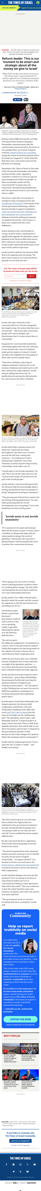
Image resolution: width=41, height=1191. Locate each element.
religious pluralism (8, 1125)
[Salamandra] (31, 1182)
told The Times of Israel (17, 712)
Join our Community (9, 8)
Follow (23, 92)
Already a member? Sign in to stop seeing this (20, 1024)
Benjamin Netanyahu (29, 1123)
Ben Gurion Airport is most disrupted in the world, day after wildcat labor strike (28, 1057)
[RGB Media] (16, 1183)
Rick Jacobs (32, 1122)
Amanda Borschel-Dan (11, 92)
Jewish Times (13, 1122)
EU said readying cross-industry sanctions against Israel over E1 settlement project (10, 1058)
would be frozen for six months (23, 152)
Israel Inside (23, 1122)
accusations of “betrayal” (12, 203)
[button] (37, 2)
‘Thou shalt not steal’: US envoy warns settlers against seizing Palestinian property (28, 1084)
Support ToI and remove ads (31, 8)
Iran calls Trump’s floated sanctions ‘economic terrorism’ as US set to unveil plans (11, 1084)
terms (29, 280)
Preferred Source (20, 89)
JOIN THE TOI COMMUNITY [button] (20, 1141)
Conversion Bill (7, 1123)
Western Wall (17, 1123)
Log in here (26, 1145)
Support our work (20, 1019)
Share (19, 99)
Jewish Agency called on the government (19, 865)
